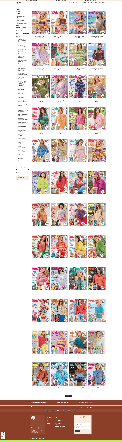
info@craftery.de (34, 421)
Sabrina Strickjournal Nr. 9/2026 (41, 36)
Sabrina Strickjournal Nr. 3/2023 (97, 355)
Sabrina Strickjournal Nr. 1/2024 (59, 291)
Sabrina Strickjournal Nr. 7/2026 (78, 36)
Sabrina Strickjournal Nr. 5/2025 (41, 164)
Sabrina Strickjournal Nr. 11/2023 (97, 291)
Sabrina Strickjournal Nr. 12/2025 (59, 100)
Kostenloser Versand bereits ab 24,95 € (90, 0)
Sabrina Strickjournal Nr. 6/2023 (41, 355)
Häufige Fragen (58, 420)
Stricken (18, 13)
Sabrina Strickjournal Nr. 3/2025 (78, 164)
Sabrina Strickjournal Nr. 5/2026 (41, 68)
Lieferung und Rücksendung (60, 419)
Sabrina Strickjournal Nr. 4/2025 (59, 164)
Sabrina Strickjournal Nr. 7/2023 (97, 323)
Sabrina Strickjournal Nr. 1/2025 (59, 196)
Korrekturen (49, 423)
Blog (92, 2)
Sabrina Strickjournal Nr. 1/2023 (59, 387)
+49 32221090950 (35, 422)
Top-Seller (18, 11)
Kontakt (95, 2)
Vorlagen (48, 424)
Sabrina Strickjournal (21, 19)
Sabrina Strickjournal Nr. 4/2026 (59, 68)
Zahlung (56, 421)
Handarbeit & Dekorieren (21, 27)
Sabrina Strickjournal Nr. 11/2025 (78, 100)
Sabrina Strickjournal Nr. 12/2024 (78, 196)
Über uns (84, 2)
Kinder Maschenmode (21, 16)
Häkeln (17, 25)
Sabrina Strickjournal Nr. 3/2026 (78, 68)
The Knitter (19, 17)
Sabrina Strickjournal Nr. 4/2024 (78, 259)
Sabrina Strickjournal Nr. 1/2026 (41, 100)
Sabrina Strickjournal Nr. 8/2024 (78, 228)
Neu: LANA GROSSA (84, 4)
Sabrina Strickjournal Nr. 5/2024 (59, 259)
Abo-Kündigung (58, 423)
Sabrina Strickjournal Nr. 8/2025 (59, 132)
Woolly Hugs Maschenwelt (22, 23)
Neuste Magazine (93, 4)
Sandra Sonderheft (20, 20)
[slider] (16, 169)
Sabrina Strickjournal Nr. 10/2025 (96, 100)
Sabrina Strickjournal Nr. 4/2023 (78, 355)
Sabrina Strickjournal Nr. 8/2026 (59, 36)
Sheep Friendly (49, 419)
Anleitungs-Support (58, 424)
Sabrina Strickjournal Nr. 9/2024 (59, 228)
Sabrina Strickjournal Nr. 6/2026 (97, 36)
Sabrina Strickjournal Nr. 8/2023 (78, 323)
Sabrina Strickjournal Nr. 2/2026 (97, 68)
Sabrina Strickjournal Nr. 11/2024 (97, 196)
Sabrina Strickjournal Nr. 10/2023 (41, 323)
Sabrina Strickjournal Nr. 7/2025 (78, 132)
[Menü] (4, 432)
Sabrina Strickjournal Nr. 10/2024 (41, 228)
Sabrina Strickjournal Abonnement (96, 164)
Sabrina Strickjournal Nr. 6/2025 (97, 132)
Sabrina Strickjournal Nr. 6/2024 (41, 259)
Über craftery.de (49, 417)
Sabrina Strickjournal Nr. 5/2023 (59, 355)
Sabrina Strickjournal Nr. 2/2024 (41, 291)
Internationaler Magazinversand (61, 0)
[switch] (3, 438)
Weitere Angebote (19, 30)
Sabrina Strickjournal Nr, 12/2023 (78, 291)
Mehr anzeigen (68, 395)
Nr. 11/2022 (97, 387)
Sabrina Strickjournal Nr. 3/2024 (97, 259)
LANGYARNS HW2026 (102, 4)
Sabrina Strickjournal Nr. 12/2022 (78, 387)
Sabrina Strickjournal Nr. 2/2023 (41, 387)
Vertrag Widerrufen (60, 426)
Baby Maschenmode (21, 14)
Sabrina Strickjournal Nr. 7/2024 (97, 228)
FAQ (88, 2)
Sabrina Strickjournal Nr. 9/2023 (59, 323)
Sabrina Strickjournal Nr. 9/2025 (41, 132)
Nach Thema (18, 29)
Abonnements (49, 421)
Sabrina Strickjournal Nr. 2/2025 (41, 196)
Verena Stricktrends (20, 22)
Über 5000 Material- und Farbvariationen (32, 0)
